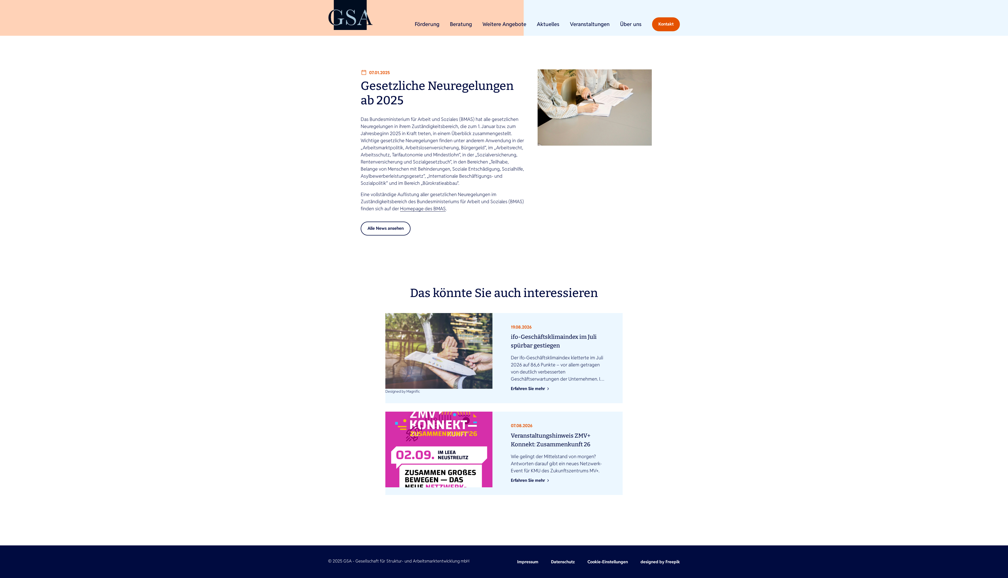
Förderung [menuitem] (427, 24)
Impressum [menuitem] (527, 562)
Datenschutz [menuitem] (563, 562)
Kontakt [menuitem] (666, 24)
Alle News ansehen (386, 228)
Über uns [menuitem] (631, 24)
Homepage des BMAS (423, 209)
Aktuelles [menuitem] (548, 24)
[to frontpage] (350, 15)
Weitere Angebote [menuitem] (504, 24)
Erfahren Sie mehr (528, 388)
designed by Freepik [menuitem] (660, 562)
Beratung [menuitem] (461, 24)
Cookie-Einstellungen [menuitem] (607, 562)
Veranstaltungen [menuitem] (590, 24)
